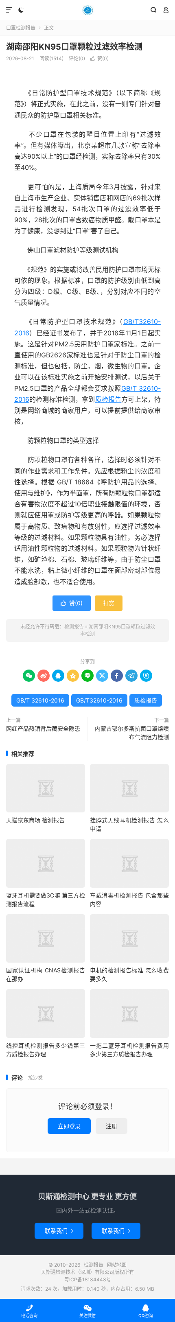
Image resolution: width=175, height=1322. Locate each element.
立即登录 (69, 1126)
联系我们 (59, 1230)
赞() (99, 58)
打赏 (108, 603)
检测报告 (87, 10)
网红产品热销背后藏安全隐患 (43, 728)
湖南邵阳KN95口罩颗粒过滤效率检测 (74, 47)
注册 (111, 1126)
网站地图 (117, 1265)
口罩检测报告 (20, 28)
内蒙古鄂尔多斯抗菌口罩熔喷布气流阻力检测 (132, 732)
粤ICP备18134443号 (87, 1279)
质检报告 (108, 399)
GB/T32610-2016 (99, 700)
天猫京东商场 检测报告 (35, 819)
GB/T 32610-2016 (40, 700)
